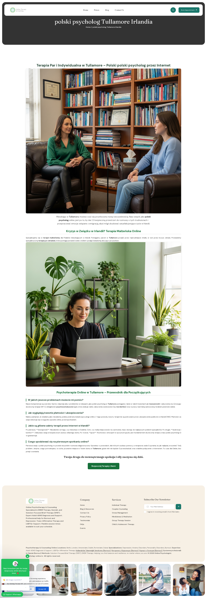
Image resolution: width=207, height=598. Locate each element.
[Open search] (173, 10)
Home (88, 27)
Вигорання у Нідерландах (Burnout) (125, 550)
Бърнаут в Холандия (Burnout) (150, 550)
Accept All (42, 589)
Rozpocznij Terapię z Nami (104, 466)
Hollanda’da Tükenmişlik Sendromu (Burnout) (93, 550)
